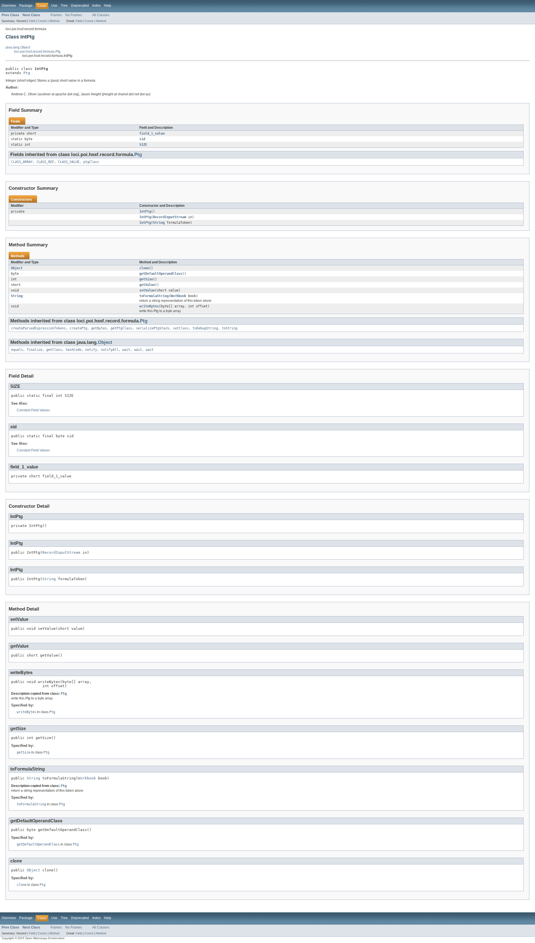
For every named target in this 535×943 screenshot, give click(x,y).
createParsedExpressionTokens (38, 328)
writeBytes (149, 306)
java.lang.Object (18, 47)
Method (54, 21)
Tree (64, 6)
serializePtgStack (152, 328)
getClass (54, 350)
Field (32, 21)
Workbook (178, 296)
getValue (147, 285)
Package (26, 6)
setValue (147, 290)
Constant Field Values (33, 410)
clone (144, 268)
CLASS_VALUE (68, 162)
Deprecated (80, 6)
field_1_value (152, 133)
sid (142, 139)
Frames (56, 15)
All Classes (100, 15)
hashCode (73, 350)
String (159, 223)
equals (17, 350)
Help (107, 6)
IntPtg (145, 211)
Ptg (26, 73)
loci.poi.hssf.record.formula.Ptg (37, 52)
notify (91, 350)
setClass (181, 328)
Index (96, 6)
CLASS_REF (45, 162)
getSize (146, 279)
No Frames (73, 15)
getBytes (99, 328)
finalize (34, 350)
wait (126, 350)
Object (17, 268)
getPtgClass (121, 328)
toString (229, 328)
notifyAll (109, 350)
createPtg (78, 328)
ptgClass (91, 162)
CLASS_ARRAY (22, 162)
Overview (9, 6)
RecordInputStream (169, 217)
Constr (42, 21)
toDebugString (205, 328)
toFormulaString (154, 296)
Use (54, 6)
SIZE (143, 145)
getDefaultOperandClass (160, 274)
